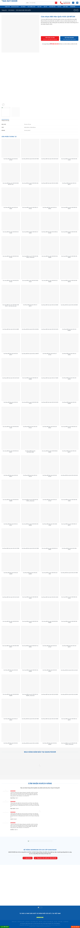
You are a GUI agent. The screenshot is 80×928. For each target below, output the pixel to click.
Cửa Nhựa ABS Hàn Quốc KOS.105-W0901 (50, 671)
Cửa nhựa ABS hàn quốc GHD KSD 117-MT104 (30, 208)
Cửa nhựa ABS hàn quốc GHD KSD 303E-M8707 (10, 646)
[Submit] (56, 3)
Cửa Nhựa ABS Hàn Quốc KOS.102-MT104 (50, 646)
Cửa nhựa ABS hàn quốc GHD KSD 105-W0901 (69, 257)
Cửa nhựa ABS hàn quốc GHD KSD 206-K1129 (11, 427)
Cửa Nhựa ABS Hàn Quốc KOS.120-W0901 (69, 378)
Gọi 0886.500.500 (5, 926)
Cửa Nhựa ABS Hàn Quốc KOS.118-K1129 (69, 475)
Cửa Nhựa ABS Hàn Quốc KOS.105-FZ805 (30, 158)
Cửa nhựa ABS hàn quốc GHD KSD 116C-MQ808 (30, 524)
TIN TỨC (59, 6)
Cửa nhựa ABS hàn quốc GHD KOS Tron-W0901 (30, 646)
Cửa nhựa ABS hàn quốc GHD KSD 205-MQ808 (50, 622)
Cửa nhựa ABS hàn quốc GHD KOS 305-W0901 (69, 232)
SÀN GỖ (45, 6)
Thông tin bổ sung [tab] (5, 120)
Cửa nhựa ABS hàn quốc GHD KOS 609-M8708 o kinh (11, 184)
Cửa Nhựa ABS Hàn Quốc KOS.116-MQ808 (11, 403)
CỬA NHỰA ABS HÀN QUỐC (23, 10)
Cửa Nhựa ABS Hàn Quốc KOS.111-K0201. (11, 524)
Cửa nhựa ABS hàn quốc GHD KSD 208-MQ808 (11, 695)
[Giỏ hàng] (77, 3)
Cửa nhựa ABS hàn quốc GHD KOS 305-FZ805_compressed (30, 257)
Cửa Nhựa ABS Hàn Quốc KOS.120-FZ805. (11, 208)
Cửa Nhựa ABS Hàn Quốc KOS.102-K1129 (49, 329)
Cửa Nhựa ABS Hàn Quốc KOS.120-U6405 (49, 718)
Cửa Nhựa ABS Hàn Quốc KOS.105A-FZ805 (49, 524)
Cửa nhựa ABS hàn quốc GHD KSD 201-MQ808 (11, 500)
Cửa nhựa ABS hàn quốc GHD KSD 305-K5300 (69, 500)
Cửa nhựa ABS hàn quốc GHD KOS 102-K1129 (30, 622)
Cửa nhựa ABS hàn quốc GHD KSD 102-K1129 (69, 597)
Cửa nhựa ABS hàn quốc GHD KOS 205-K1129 (69, 159)
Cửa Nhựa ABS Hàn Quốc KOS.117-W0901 (11, 719)
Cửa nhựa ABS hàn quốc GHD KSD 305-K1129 (69, 622)
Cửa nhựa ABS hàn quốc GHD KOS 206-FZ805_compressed (69, 744)
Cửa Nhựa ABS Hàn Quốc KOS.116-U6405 (69, 694)
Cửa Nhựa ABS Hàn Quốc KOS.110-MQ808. (69, 330)
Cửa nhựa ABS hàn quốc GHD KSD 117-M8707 (69, 524)
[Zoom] (3, 104)
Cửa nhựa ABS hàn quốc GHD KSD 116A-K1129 (30, 184)
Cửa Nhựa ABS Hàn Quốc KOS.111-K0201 (30, 743)
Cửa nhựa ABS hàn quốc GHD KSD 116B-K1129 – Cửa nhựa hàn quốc (10, 305)
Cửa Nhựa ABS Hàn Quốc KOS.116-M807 (10, 329)
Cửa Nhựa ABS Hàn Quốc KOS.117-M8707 (30, 305)
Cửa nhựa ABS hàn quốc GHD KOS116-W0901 (50, 451)
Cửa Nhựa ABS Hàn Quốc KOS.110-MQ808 (69, 403)
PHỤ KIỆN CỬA (52, 6)
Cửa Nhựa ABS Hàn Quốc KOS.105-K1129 (49, 158)
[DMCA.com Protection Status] (40, 917)
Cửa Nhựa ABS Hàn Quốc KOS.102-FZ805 (30, 548)
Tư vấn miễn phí (75, 926)
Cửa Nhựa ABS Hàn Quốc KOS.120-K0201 (49, 694)
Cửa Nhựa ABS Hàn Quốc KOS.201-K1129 (49, 597)
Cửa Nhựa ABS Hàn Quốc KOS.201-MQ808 (50, 744)
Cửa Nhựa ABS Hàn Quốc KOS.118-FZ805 (30, 718)
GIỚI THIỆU (65, 6)
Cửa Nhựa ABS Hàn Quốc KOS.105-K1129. (11, 671)
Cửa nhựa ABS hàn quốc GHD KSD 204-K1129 (30, 597)
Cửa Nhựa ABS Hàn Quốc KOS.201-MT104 (11, 159)
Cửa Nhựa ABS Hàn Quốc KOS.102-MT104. (30, 427)
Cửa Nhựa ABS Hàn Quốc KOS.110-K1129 (49, 402)
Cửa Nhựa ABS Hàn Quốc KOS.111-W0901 (69, 354)
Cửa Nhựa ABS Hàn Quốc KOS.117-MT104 (50, 354)
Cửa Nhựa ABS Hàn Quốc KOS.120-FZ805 (10, 548)
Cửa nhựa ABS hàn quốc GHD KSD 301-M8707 (69, 208)
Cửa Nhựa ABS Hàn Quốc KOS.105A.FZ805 (30, 451)
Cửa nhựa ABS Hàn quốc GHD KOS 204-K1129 (11, 622)
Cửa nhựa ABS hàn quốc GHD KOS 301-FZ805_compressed (30, 500)
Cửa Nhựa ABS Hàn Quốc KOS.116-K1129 (10, 597)
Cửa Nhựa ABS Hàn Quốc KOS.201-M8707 (11, 744)
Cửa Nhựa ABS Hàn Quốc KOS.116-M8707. (69, 451)
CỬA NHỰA (23, 6)
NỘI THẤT (39, 6)
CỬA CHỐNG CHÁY (31, 6)
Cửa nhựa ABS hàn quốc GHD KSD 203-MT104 (11, 281)
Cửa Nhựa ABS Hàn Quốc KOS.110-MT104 (50, 500)
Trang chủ (4, 10)
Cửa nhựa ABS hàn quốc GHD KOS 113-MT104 (69, 427)
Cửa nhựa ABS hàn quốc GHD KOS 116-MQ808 (30, 671)
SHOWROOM (72, 6)
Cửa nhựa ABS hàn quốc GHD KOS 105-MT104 (11, 257)
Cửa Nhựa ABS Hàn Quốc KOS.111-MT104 (30, 476)
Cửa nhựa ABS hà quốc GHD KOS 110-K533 (50, 573)
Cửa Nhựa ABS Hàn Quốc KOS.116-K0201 (30, 329)
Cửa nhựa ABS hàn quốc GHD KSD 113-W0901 (50, 549)
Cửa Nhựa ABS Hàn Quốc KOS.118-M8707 (11, 476)
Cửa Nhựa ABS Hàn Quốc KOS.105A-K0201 (69, 549)
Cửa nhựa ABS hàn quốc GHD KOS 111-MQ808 (50, 281)
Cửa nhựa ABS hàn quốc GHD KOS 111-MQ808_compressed (30, 695)
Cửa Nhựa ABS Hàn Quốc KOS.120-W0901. (50, 427)
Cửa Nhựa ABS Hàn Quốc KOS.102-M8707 (11, 354)
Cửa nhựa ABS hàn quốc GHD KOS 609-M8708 (69, 281)
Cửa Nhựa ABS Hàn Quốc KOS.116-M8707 (69, 646)
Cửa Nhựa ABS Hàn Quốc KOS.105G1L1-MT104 (50, 232)
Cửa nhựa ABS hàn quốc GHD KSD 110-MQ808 (30, 378)
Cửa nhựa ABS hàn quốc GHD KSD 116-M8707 (11, 451)
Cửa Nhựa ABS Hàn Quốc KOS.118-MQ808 (11, 573)
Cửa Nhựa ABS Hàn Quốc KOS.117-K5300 (49, 377)
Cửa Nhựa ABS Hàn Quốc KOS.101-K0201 (49, 183)
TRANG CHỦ (7, 6)
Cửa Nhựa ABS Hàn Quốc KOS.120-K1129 (10, 377)
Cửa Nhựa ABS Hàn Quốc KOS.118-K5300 (69, 304)
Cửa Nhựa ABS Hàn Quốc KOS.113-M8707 (69, 184)
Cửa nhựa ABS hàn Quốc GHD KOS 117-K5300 (30, 232)
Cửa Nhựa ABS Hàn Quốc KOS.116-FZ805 (69, 572)
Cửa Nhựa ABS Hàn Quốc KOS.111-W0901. (50, 208)
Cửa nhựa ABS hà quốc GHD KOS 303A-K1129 (30, 281)
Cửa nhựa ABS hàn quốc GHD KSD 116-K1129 (11, 232)
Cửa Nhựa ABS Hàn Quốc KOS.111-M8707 (30, 353)
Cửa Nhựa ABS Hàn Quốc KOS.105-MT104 (50, 476)
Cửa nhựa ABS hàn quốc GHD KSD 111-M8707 (69, 719)
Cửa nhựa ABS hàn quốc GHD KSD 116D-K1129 (30, 403)
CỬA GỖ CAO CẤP (15, 6)
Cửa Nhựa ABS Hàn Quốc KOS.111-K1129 (69, 670)
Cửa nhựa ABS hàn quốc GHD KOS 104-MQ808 (50, 257)
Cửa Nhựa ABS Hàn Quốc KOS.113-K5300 (49, 304)
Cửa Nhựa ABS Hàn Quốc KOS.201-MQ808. (30, 573)
